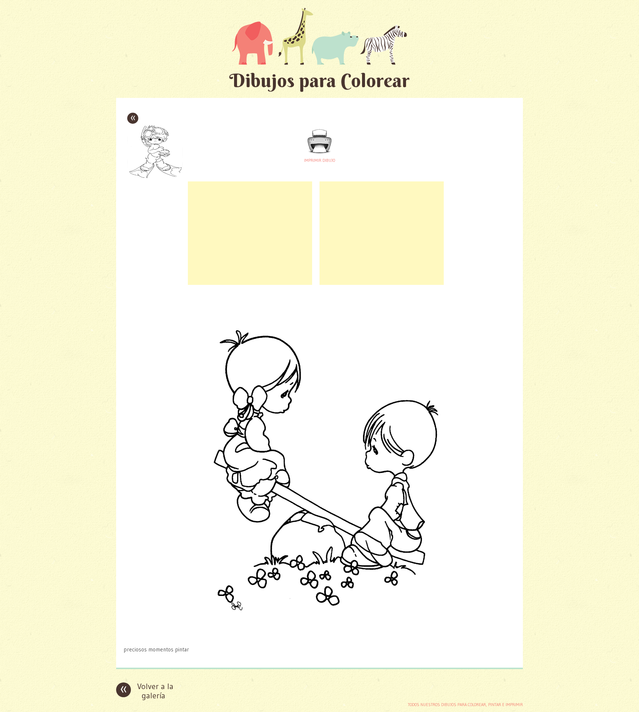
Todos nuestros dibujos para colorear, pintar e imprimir (465, 704)
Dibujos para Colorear (319, 80)
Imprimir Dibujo (319, 160)
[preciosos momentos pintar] (319, 634)
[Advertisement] (250, 233)
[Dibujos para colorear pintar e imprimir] (319, 36)
